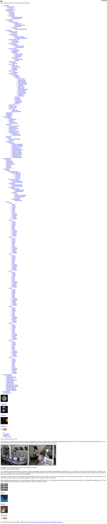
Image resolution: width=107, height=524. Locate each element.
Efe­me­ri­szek (3, 426)
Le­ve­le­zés (8, 137)
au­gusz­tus (14, 213)
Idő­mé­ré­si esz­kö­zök (13, 128)
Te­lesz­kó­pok (15, 22)
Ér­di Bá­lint (20, 94)
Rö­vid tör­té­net (9, 10)
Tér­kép (11, 8)
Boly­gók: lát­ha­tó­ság (11, 387)
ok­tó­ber (14, 216)
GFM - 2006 (12, 104)
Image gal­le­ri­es (15, 42)
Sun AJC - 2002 (13, 106)
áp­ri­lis (13, 208)
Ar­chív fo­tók (9, 141)
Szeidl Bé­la (20, 85)
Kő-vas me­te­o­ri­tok (10, 163)
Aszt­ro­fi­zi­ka (12, 187)
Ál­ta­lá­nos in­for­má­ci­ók (11, 379)
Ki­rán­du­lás (17, 99)
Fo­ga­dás (17, 103)
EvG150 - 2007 (13, 73)
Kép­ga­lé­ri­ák (15, 35)
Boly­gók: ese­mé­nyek (11, 388)
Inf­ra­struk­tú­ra (9, 19)
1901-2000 (17, 178)
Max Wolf (11, 140)
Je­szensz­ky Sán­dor (22, 84)
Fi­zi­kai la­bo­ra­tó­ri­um (16, 154)
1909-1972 (11, 13)
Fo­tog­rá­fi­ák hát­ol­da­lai (17, 157)
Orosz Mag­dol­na (22, 81)
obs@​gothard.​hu (32, 522)
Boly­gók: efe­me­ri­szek (11, 390)
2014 (10, 306)
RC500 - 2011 (12, 43)
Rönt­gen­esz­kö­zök (13, 132)
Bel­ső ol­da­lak (6, 391)
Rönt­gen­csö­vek (15, 133)
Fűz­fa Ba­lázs (18, 56)
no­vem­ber (14, 217)
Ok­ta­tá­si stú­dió (18, 101)
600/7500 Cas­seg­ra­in (20, 25)
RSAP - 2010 (12, 61)
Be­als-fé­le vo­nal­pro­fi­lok (20, 195)
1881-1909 (11, 12)
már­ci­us (14, 207)
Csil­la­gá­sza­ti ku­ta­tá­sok (17, 17)
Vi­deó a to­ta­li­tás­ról (16, 111)
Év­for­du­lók (14, 65)
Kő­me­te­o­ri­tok (9, 161)
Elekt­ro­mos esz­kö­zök (14, 131)
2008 (10, 203)
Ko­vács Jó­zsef (18, 55)
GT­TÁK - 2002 (13, 107)
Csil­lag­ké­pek (9, 375)
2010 (10, 237)
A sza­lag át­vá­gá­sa (19, 47)
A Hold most (3, 404)
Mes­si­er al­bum (18, 200)
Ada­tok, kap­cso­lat (10, 6)
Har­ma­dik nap (18, 102)
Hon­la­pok (14, 68)
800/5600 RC (18, 26)
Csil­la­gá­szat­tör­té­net (13, 171)
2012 (10, 271)
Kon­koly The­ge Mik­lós (14, 139)
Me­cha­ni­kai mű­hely (16, 150)
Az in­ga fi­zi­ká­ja (16, 50)
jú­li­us (13, 212)
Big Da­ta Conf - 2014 (14, 39)
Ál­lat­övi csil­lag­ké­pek (11, 377)
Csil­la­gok (14, 192)
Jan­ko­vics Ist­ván (19, 53)
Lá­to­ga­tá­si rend (7, 392)
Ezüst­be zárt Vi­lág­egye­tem (21, 38)
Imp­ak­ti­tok (8, 165)
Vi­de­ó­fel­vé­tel (15, 51)
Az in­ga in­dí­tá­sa (19, 59)
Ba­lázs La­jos (21, 87)
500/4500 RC (18, 23)
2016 (10, 340)
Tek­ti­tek (8, 166)
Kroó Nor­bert (21, 78)
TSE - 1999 (12, 108)
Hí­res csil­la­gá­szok (16, 173)
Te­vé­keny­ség (12, 122)
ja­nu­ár (13, 204)
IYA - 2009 (11, 64)
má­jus (13, 209)
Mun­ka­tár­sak (9, 114)
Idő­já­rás (2, 492)
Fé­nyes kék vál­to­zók (20, 196)
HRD (16, 193)
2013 (10, 288)
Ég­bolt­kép (3, 504)
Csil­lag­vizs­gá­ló (12, 119)
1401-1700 (17, 174)
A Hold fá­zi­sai (9, 382)
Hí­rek (7, 201)
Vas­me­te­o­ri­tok (9, 162)
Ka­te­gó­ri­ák (11, 142)
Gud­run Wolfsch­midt (23, 89)
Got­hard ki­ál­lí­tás (7, 116)
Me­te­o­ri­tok (8, 159)
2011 (10, 254)
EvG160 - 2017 (13, 34)
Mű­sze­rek (14, 27)
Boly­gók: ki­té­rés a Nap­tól (12, 386)
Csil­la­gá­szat (6, 169)
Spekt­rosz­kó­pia (15, 188)
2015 (10, 323)
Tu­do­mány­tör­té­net (16, 18)
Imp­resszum (60, 522)
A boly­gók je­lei (9, 378)
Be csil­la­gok (18, 197)
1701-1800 (17, 175)
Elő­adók (17, 60)
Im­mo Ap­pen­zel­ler (22, 82)
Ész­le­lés (11, 21)
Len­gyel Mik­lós (21, 91)
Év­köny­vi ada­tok (7, 374)
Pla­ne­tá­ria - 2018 (13, 31)
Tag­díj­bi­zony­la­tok (16, 156)
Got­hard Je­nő (9, 118)
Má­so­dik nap (18, 98)
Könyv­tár (8, 136)
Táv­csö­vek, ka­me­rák (14, 125)
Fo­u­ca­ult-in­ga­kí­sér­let (20, 36)
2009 (10, 220)
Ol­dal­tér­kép (53, 522)
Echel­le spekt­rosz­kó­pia (17, 182)
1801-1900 (17, 176)
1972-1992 (11, 14)
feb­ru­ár (14, 205)
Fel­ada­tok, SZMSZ (10, 9)
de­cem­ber (14, 218)
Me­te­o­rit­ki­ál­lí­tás (7, 158)
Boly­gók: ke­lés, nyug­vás (12, 385)
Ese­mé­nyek (9, 30)
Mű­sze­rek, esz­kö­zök (14, 179)
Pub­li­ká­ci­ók (9, 115)
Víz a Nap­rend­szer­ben (17, 186)
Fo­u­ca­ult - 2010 (13, 48)
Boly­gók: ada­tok (10, 383)
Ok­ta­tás (8, 170)
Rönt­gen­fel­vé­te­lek (16, 135)
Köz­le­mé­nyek (9, 112)
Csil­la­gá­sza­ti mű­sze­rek (17, 149)
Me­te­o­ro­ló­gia (12, 129)
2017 (10, 357)
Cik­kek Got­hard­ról (13, 123)
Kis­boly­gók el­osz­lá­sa (17, 184)
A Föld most (3, 415)
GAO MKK (6, 5)
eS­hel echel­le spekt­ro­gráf (21, 29)
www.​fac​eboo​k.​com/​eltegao (43, 522)
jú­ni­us (13, 211)
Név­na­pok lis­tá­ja (10, 381)
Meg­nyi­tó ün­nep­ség (19, 46)
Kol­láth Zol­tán (21, 95)
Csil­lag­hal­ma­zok (16, 199)
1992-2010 (11, 16)
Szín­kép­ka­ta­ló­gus (19, 191)
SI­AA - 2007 (12, 70)
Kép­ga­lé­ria (14, 33)
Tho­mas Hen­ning (22, 93)
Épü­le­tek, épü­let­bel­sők (17, 145)
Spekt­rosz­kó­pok (13, 127)
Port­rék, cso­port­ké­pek (17, 144)
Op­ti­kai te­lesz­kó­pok (16, 180)
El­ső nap (17, 97)
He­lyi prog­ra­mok (16, 67)
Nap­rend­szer (12, 183)
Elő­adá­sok (14, 52)
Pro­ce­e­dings (15, 40)
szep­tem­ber (14, 214)
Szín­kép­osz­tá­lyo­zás (19, 190)
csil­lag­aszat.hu (4, 515)
